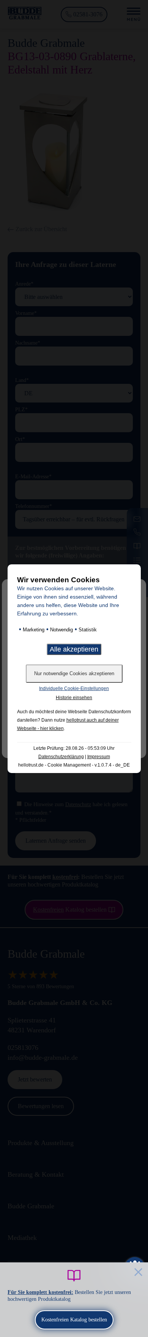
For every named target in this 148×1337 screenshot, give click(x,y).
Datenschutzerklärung (61, 756)
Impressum (98, 756)
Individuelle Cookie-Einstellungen (74, 688)
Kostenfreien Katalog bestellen (74, 1320)
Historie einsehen (74, 697)
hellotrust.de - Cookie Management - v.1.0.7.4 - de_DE (74, 765)
